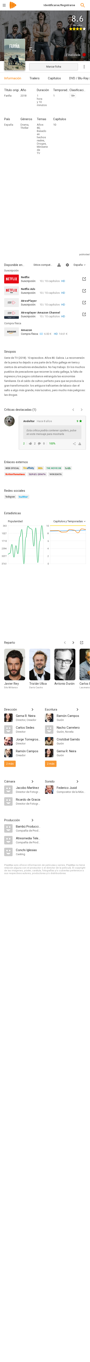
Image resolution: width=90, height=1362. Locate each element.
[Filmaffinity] (29, 470)
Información (12, 78)
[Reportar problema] (59, 265)
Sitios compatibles (42, 264)
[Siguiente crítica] (81, 409)
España (8, 124)
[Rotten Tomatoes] (15, 476)
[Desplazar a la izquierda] (65, 642)
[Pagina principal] (13, 7)
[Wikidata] (56, 476)
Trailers (35, 78)
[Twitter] (24, 499)
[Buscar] (83, 5)
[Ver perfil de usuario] (9, 421)
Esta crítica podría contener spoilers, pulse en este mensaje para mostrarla (51, 432)
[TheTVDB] (68, 470)
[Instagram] (11, 499)
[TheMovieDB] (54, 470)
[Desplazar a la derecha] (73, 642)
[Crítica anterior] (73, 409)
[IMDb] (41, 470)
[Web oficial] (13, 470)
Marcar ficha (53, 66)
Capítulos (54, 78)
